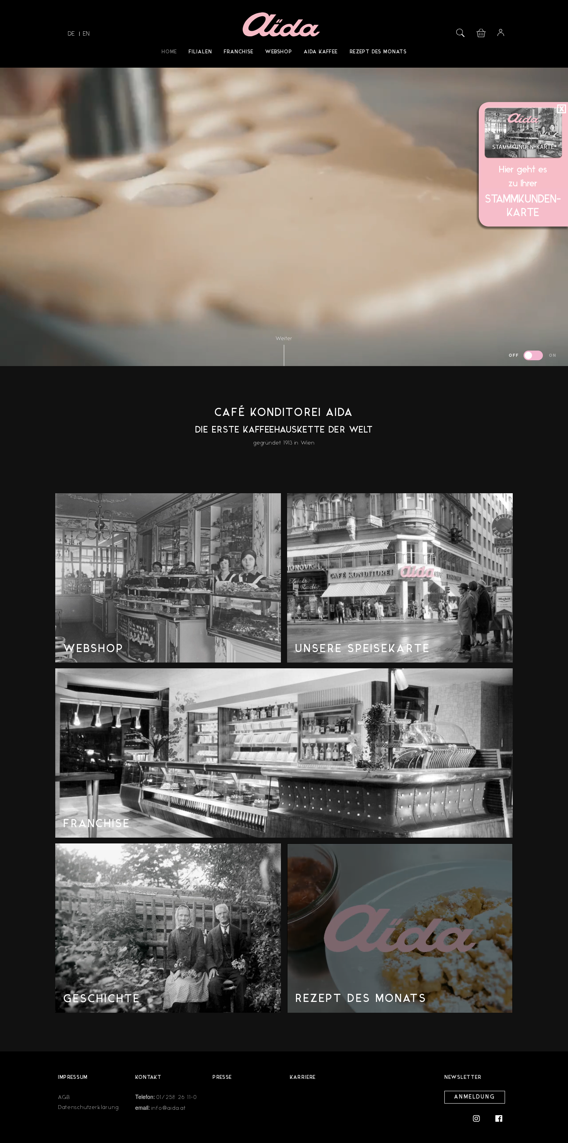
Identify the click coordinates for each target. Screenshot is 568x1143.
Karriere (303, 1077)
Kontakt (148, 1077)
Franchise (238, 52)
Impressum (73, 1077)
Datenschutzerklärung (88, 1107)
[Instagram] (480, 1118)
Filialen (200, 52)
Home (169, 52)
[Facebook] (499, 1118)
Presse (222, 1077)
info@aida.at (168, 1108)
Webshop (278, 52)
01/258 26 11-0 (176, 1097)
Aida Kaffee (321, 52)
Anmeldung (474, 1097)
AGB (64, 1097)
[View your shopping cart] (481, 31)
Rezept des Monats (378, 52)
